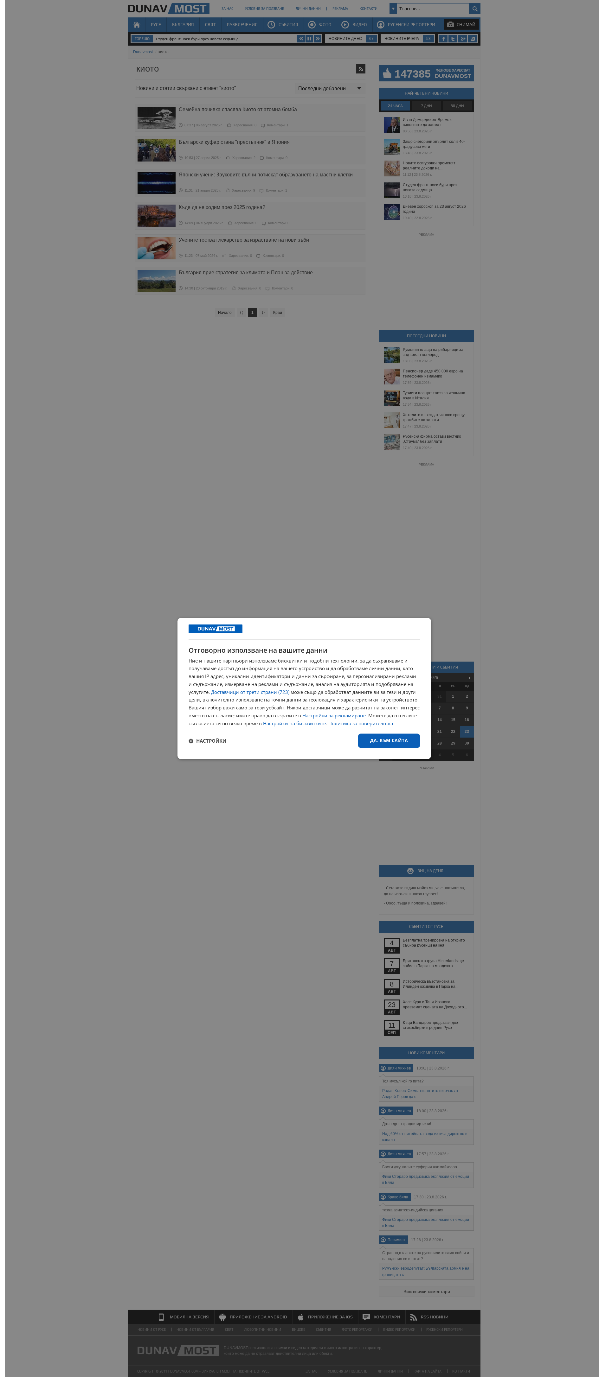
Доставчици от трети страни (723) (250, 692)
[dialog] (304, 688)
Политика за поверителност (361, 723)
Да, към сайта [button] (389, 741)
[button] (207, 740)
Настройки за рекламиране (334, 715)
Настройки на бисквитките (294, 723)
